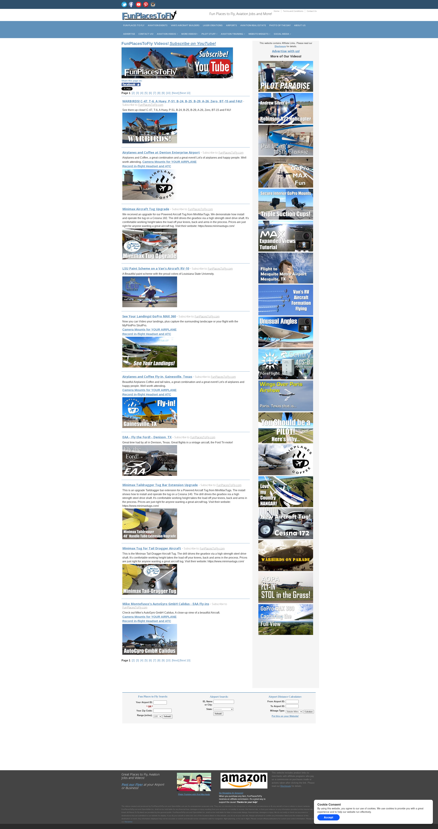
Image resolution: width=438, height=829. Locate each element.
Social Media (282, 33)
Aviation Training (232, 33)
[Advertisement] (286, 664)
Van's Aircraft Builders (185, 25)
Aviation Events (158, 25)
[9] (163, 93)
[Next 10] (184, 93)
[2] (133, 93)
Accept (328, 817)
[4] (141, 93)
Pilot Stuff (209, 33)
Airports (231, 25)
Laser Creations (213, 25)
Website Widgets (258, 33)
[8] (158, 93)
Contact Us (312, 11)
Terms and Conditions (293, 11)
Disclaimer (128, 822)
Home (276, 11)
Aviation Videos (167, 33)
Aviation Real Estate (253, 25)
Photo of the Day (280, 25)
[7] (154, 93)
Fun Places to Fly (133, 25)
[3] (137, 93)
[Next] (175, 93)
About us (300, 25)
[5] (146, 93)
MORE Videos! (189, 33)
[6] (150, 93)
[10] (168, 93)
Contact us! (145, 33)
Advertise (129, 33)
